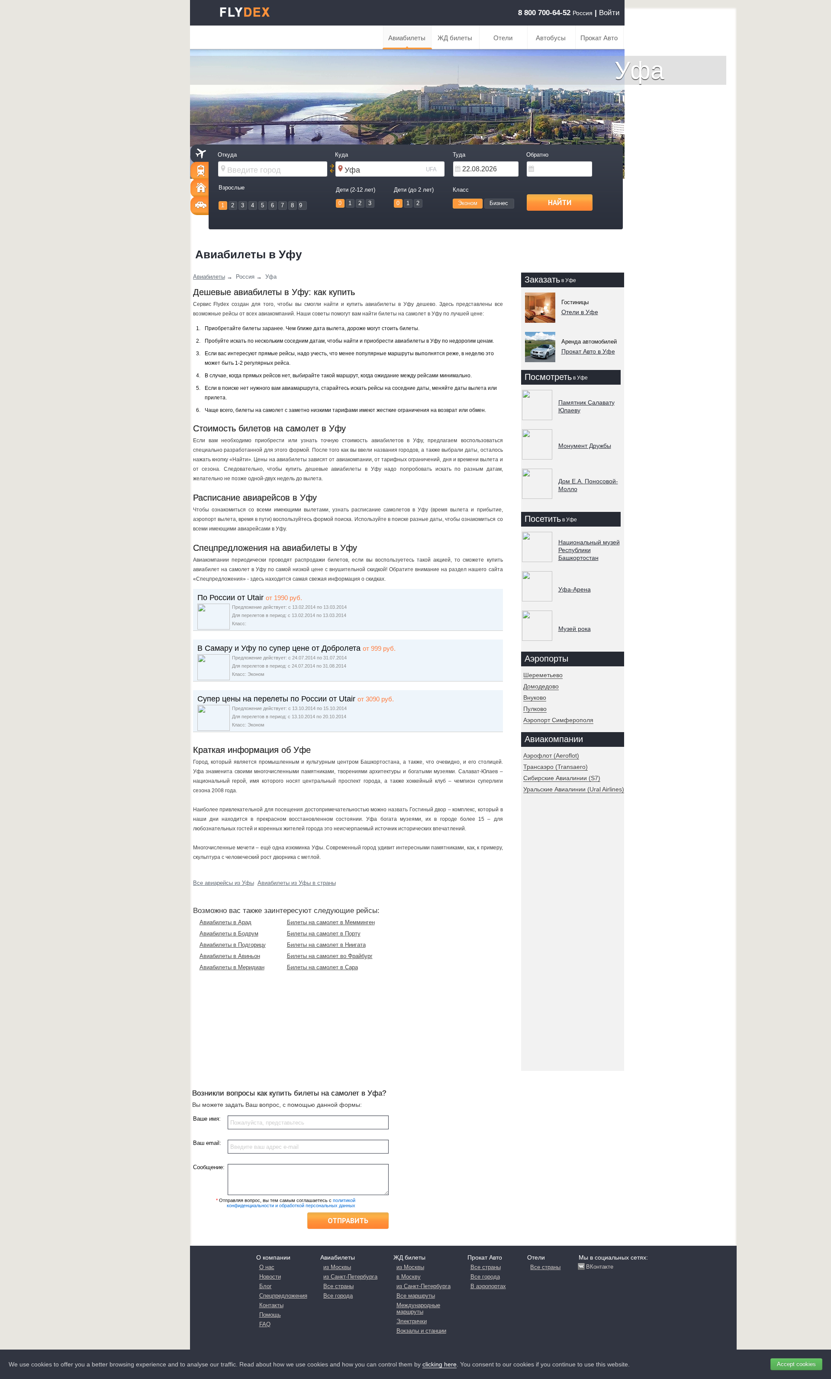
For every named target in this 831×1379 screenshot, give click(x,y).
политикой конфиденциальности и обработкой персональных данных (291, 1203)
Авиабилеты (406, 38)
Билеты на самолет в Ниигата (326, 945)
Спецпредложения (283, 1295)
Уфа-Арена (574, 589)
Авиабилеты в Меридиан (232, 967)
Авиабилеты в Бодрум (229, 933)
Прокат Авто (599, 38)
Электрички (411, 1321)
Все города (338, 1295)
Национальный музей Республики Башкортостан (589, 550)
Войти (609, 13)
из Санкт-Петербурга (350, 1276)
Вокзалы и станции (421, 1331)
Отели (502, 38)
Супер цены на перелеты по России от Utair (276, 698)
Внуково (534, 697)
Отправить (348, 1220)
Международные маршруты (418, 1308)
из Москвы (337, 1267)
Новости (270, 1276)
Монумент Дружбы (584, 445)
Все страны (338, 1286)
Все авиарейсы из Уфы (223, 883)
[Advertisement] (571, 940)
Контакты (271, 1305)
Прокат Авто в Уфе (588, 351)
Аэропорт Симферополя (558, 720)
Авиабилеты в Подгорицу (233, 945)
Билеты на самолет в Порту (324, 933)
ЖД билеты (455, 38)
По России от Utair (230, 597)
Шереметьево (543, 675)
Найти (559, 202)
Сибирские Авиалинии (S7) (561, 778)
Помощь (270, 1314)
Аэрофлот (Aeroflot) (551, 755)
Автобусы (551, 38)
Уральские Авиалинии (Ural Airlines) (573, 789)
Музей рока (574, 628)
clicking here (439, 1364)
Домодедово (541, 686)
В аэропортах (488, 1286)
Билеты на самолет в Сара (322, 967)
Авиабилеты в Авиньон (230, 956)
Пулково (535, 708)
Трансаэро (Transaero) (555, 766)
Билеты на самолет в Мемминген (331, 922)
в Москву (408, 1276)
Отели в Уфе (579, 312)
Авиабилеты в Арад (225, 922)
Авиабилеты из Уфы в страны (297, 883)
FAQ (265, 1324)
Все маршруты (415, 1295)
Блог (265, 1286)
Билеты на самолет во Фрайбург (330, 956)
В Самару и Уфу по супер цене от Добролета (279, 648)
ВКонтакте (599, 1266)
